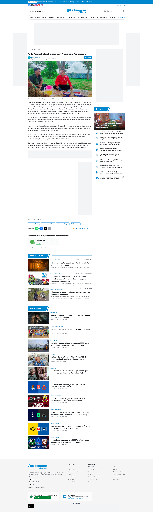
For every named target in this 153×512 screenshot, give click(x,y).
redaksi (70, 467)
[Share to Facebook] (41, 228)
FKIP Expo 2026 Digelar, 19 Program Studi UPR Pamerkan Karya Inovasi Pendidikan (111, 133)
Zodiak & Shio (117, 472)
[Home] (28, 49)
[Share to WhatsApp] (37, 228)
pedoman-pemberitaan (75, 472)
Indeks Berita (72, 482)
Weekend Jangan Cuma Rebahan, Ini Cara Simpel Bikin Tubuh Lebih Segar (70, 316)
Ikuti (38, 243)
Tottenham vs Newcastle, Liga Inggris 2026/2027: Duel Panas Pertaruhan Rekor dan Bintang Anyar (69, 413)
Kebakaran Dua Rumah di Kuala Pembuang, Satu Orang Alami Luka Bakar (69, 264)
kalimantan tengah (62, 224)
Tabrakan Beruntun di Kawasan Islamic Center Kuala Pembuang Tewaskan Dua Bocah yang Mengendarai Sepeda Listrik (68, 279)
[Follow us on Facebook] (29, 5)
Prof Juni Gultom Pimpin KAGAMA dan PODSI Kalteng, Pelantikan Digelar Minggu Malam (68, 358)
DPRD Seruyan (36, 50)
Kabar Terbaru (35, 17)
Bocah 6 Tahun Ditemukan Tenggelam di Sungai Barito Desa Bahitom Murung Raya (111, 173)
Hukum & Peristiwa (48, 17)
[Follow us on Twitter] (32, 5)
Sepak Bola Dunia (55, 382)
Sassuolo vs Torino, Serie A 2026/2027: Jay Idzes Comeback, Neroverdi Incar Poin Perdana (69, 441)
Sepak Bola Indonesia (56, 326)
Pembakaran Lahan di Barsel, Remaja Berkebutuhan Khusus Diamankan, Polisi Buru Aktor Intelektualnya (109, 156)
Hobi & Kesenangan (119, 474)
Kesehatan (53, 313)
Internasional (117, 479)
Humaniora (116, 477)
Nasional (84, 17)
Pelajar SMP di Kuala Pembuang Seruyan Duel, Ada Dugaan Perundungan (70, 293)
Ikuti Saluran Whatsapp (42, 498)
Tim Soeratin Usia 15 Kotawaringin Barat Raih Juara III (70, 330)
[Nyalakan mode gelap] (124, 5)
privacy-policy (72, 469)
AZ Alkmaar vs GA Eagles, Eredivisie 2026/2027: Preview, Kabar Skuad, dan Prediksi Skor (69, 399)
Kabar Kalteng (60, 17)
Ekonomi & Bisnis (74, 17)
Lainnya (111, 17)
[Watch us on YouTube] (38, 5)
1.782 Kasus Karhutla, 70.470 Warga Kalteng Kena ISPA (111, 161)
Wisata (115, 467)
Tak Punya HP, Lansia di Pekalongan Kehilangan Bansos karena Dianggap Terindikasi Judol (69, 372)
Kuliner (115, 469)
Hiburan (102, 17)
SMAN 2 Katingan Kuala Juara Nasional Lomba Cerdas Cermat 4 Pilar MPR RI (111, 167)
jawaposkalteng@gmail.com (36, 487)
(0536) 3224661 (32, 482)
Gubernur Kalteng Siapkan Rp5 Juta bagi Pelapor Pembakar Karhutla (111, 138)
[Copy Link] (49, 228)
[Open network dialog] (118, 5)
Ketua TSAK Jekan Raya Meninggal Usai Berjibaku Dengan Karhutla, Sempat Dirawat (109, 125)
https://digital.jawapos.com (75, 498)
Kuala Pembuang (34, 224)
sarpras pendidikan (48, 224)
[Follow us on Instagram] (35, 5)
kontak (70, 474)
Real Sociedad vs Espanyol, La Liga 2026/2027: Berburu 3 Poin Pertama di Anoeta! (68, 386)
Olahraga (94, 17)
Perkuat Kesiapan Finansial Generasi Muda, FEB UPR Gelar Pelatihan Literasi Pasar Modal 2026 (112, 178)
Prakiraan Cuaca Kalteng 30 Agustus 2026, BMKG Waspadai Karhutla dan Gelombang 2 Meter (69, 344)
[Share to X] (45, 228)
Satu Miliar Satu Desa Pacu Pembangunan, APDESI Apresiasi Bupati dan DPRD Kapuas (110, 150)
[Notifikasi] (121, 5)
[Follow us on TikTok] (42, 5)
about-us (71, 479)
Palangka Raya (54, 340)
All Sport (52, 354)
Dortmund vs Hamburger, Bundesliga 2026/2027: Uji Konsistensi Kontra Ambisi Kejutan (70, 427)
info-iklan (71, 477)
